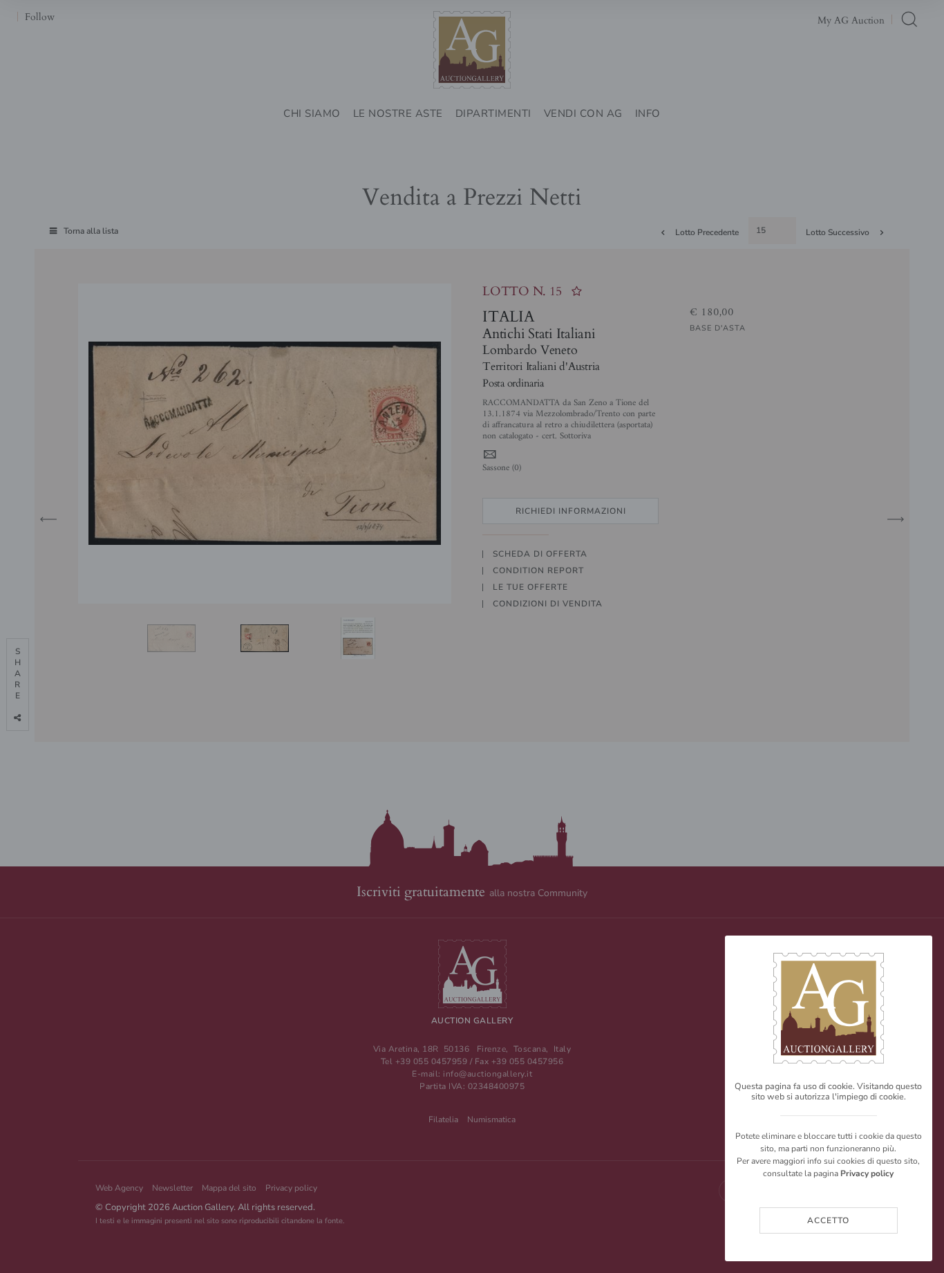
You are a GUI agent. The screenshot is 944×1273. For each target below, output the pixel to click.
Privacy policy (867, 1173)
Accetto (828, 1220)
